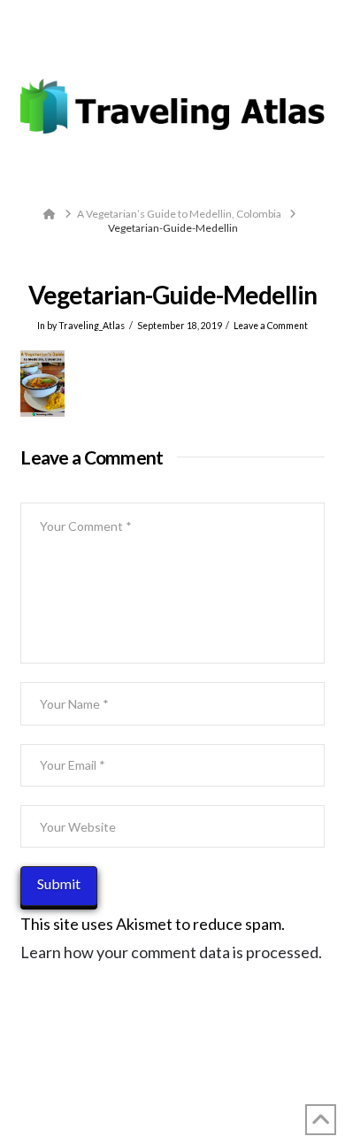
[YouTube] (183, 47)
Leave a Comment (271, 325)
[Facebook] (139, 47)
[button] (173, 176)
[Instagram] (205, 47)
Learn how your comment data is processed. (171, 952)
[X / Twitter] (161, 47)
